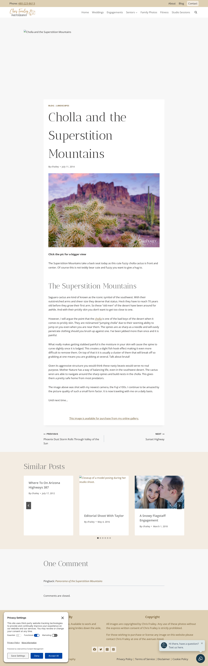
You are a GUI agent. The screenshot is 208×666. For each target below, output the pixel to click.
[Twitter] (101, 649)
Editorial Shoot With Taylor (104, 516)
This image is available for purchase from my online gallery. (104, 418)
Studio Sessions (181, 12)
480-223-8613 (26, 3)
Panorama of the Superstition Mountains (78, 581)
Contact (192, 3)
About (172, 3)
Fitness (164, 12)
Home (85, 12)
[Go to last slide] (28, 505)
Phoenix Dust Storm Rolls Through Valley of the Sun (71, 438)
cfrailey (55, 166)
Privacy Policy (124, 659)
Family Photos (149, 12)
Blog (181, 3)
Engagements (115, 12)
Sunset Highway (155, 436)
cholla (98, 318)
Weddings (98, 12)
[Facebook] (94, 649)
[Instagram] (107, 649)
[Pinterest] (113, 649)
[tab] (98, 538)
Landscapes (62, 105)
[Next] (179, 505)
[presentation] (104, 492)
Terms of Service (145, 659)
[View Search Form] (196, 12)
